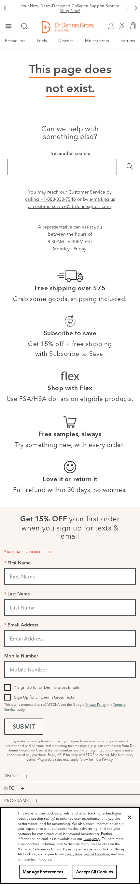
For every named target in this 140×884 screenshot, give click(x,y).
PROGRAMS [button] (16, 800)
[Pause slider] (127, 8)
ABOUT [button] (11, 775)
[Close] (129, 817)
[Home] (68, 27)
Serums (127, 40)
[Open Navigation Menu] (8, 27)
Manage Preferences (43, 871)
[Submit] (130, 167)
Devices (66, 40)
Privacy (107, 759)
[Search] (24, 27)
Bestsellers (15, 40)
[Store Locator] (122, 27)
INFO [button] (9, 788)
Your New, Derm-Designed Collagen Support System (70, 8)
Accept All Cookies (94, 871)
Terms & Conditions (96, 854)
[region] (70, 845)
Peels (42, 40)
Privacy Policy (95, 704)
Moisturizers (97, 40)
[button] (4, 8)
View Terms (89, 759)
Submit (24, 727)
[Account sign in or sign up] (111, 27)
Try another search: (70, 153)
